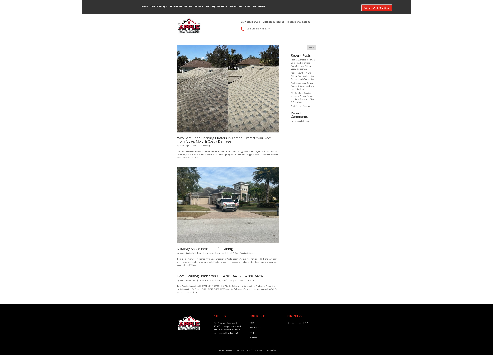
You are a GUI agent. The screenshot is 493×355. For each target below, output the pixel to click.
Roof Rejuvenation (216, 7)
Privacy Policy (270, 350)
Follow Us (259, 7)
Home (144, 7)
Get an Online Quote (376, 7)
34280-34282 (203, 280)
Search (311, 47)
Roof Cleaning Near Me (300, 106)
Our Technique (158, 7)
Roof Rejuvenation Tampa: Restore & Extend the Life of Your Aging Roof (303, 86)
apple (182, 146)
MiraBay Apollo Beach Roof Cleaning (205, 248)
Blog (247, 7)
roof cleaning (204, 146)
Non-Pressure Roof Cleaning (186, 7)
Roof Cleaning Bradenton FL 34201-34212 (239, 280)
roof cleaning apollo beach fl (222, 253)
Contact (253, 337)
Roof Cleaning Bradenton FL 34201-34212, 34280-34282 (220, 276)
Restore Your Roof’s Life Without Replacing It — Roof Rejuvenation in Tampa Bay (303, 76)
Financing (236, 7)
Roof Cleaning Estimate (245, 253)
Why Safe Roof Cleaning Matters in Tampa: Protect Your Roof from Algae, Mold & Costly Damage (224, 140)
